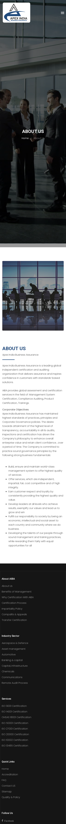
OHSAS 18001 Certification (16, 717)
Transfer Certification (14, 620)
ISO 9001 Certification (14, 706)
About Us (7, 586)
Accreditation (10, 774)
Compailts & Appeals (14, 614)
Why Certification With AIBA (18, 597)
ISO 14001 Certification (14, 711)
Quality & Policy (11, 797)
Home (25, 138)
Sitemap (7, 791)
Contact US (8, 786)
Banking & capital (12, 660)
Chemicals (8, 671)
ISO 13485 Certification (15, 745)
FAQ (4, 780)
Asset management (13, 649)
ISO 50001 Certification (15, 723)
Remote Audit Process (15, 683)
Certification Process (14, 603)
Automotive (9, 654)
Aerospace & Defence (15, 643)
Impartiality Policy (12, 608)
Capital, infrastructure (15, 666)
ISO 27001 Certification (15, 728)
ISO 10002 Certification (15, 740)
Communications (12, 677)
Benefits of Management (16, 591)
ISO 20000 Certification (15, 734)
